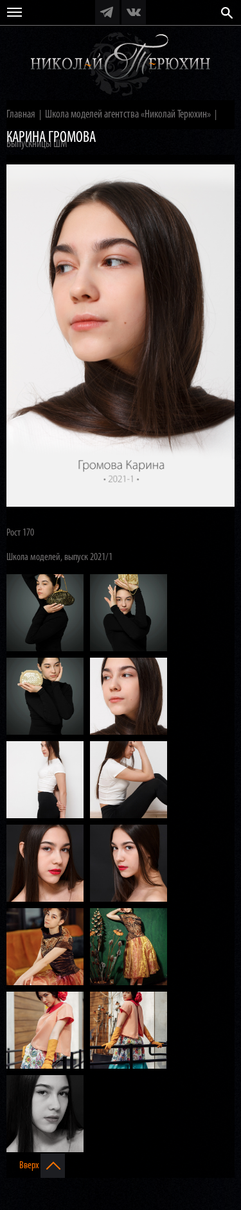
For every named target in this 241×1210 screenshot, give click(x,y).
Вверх (29, 1166)
